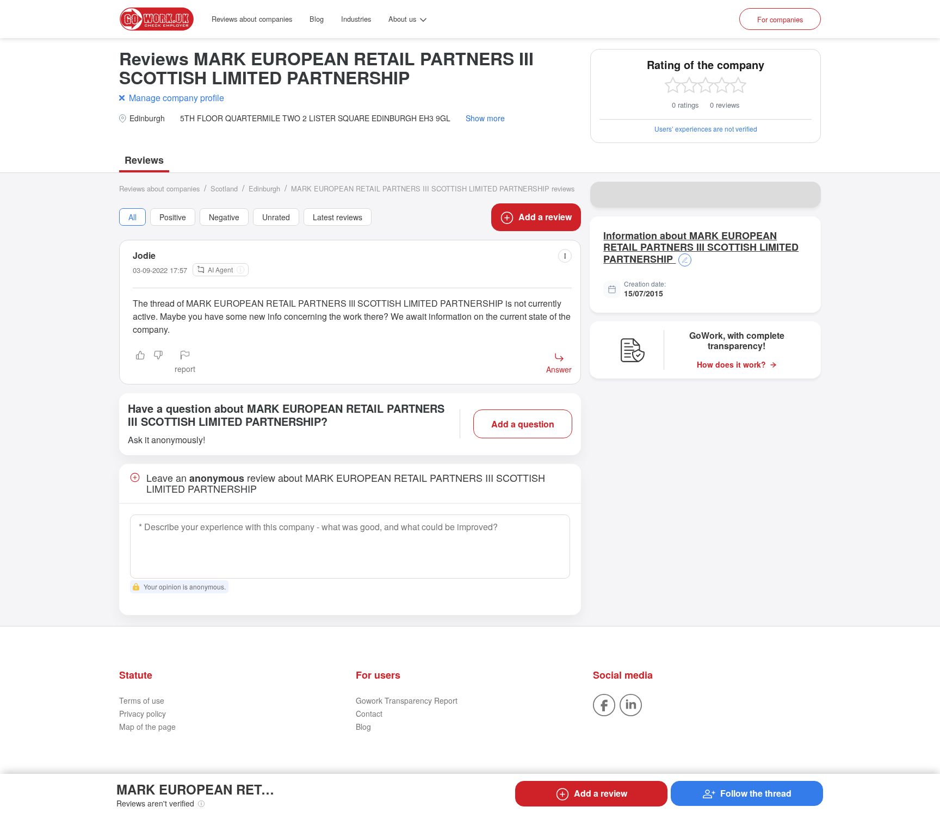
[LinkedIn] (631, 703)
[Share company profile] (805, 194)
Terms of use (141, 700)
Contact (369, 713)
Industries (356, 19)
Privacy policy (142, 713)
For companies (780, 19)
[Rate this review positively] (140, 362)
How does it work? (731, 364)
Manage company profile (176, 97)
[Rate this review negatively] (158, 362)
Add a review (545, 216)
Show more (485, 118)
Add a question (522, 424)
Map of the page (147, 726)
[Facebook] (604, 703)
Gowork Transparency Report (406, 700)
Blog (317, 19)
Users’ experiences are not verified (705, 128)
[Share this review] (565, 256)
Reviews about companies (252, 19)
